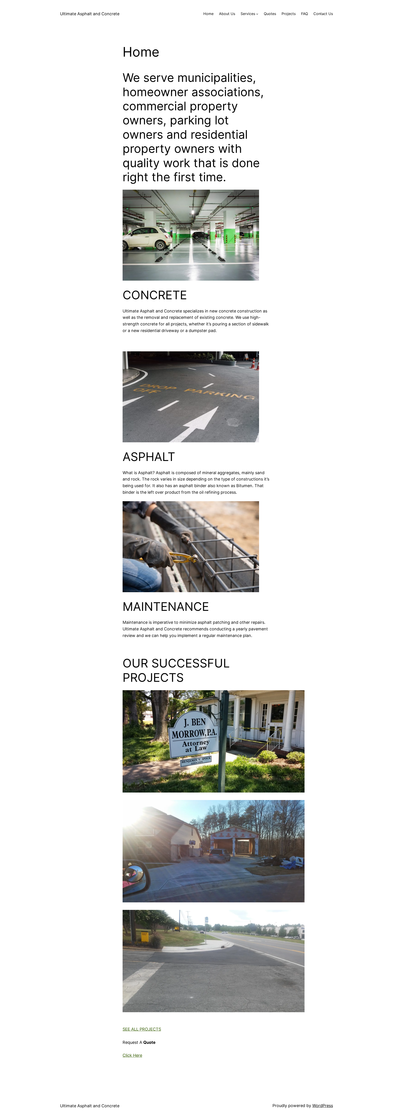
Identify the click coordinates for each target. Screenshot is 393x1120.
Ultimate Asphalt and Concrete (89, 13)
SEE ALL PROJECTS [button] (142, 1029)
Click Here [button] (132, 1055)
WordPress (322, 1105)
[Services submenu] (257, 14)
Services (248, 13)
